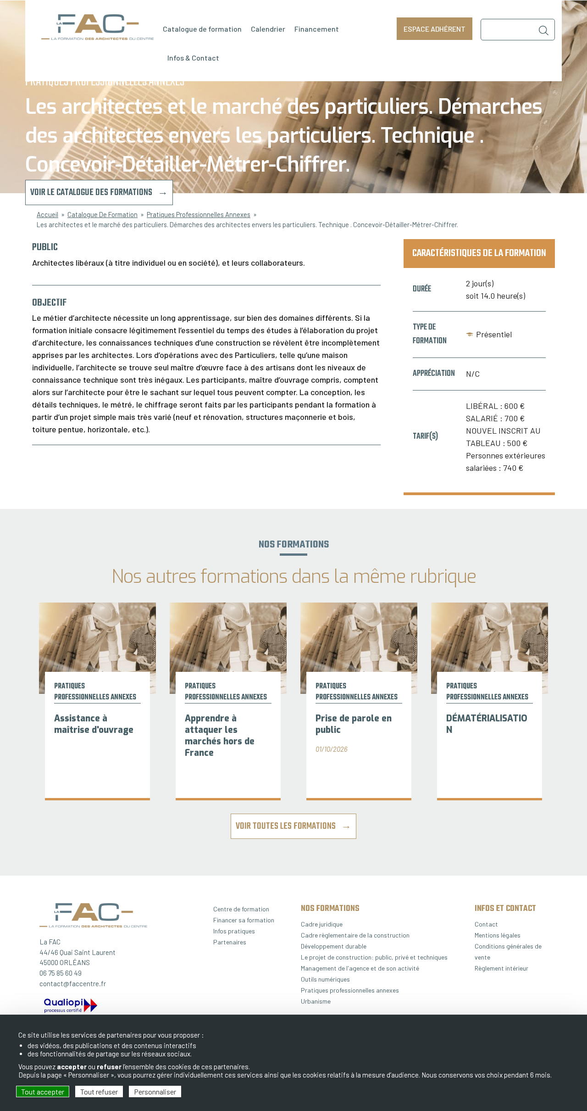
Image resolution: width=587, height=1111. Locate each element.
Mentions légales (498, 935)
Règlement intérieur (501, 968)
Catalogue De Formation (102, 214)
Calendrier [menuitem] (268, 28)
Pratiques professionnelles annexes (350, 990)
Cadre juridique (322, 924)
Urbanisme (316, 1001)
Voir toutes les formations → (293, 826)
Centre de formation (241, 909)
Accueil (47, 214)
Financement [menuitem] (316, 28)
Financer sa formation (243, 920)
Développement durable (333, 946)
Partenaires (229, 942)
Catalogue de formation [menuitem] (202, 28)
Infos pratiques (234, 931)
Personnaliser (155, 1091)
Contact (486, 924)
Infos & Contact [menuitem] (193, 57)
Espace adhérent (434, 28)
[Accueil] (97, 27)
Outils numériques (325, 979)
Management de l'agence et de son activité (360, 968)
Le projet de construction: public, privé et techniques (374, 957)
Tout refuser (99, 1091)
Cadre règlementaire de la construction (355, 935)
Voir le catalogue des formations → (99, 192)
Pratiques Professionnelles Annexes (198, 214)
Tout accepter (42, 1091)
